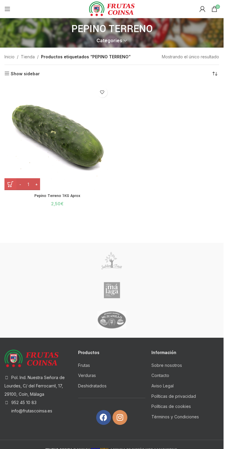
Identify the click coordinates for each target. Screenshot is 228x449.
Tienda (28, 56)
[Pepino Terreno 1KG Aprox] (57, 137)
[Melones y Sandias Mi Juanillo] (111, 320)
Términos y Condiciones (175, 416)
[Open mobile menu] (7, 9)
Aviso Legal (162, 385)
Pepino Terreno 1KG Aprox (57, 195)
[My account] (202, 9)
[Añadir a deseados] (102, 92)
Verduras (87, 375)
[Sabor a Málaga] (111, 290)
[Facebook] (103, 417)
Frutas (84, 365)
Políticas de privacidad (173, 396)
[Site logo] (112, 8)
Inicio (9, 56)
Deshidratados (92, 385)
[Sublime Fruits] (111, 261)
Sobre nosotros (166, 365)
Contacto (160, 375)
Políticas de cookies (171, 406)
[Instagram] (120, 417)
